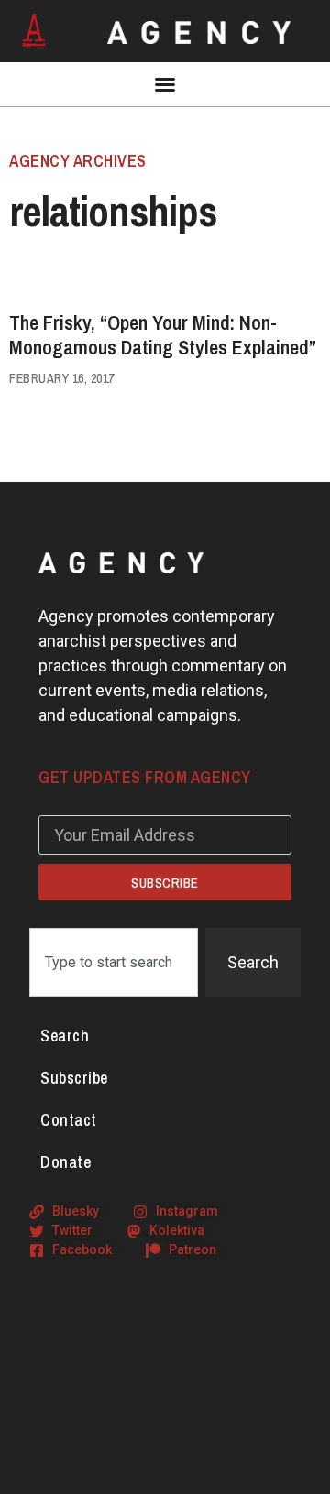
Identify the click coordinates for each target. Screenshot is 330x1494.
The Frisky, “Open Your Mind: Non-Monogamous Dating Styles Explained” (162, 334)
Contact (68, 1119)
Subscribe (74, 1077)
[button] (165, 84)
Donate (65, 1161)
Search (64, 1035)
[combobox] (113, 962)
